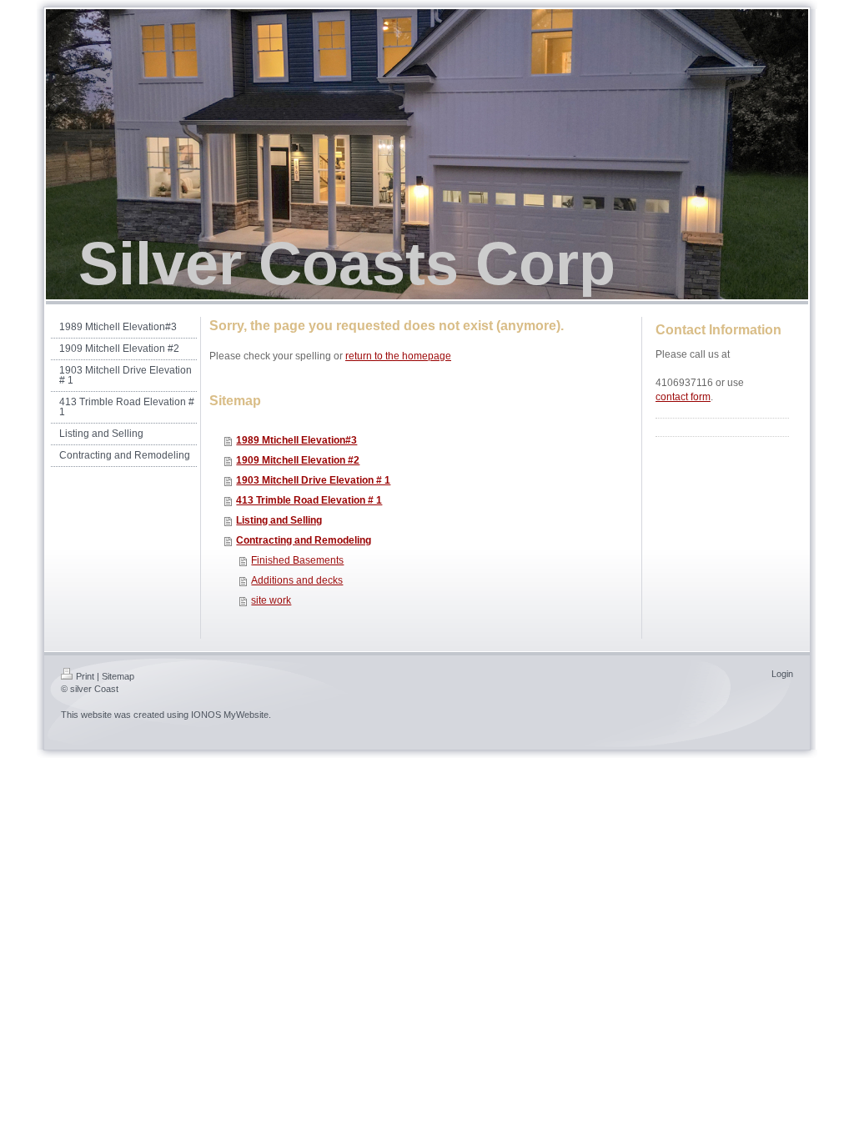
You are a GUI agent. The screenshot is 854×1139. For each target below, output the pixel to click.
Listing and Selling (279, 520)
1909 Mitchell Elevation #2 (297, 460)
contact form (683, 397)
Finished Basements (297, 560)
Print (85, 676)
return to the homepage (398, 356)
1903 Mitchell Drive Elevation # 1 (313, 480)
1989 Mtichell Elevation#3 (296, 440)
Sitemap (118, 676)
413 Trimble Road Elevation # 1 (309, 500)
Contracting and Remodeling (303, 540)
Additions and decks (297, 580)
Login (782, 674)
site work (271, 600)
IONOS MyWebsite (230, 715)
